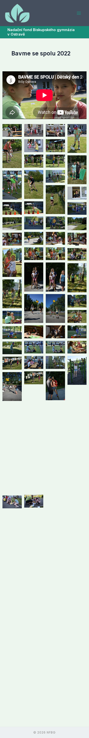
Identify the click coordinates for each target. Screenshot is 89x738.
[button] (12, 130)
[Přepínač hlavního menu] (79, 13)
